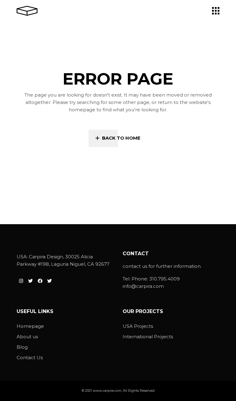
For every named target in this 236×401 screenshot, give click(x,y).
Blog (22, 347)
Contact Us (30, 357)
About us (27, 336)
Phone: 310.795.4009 (156, 279)
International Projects (148, 336)
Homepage (30, 326)
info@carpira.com (143, 286)
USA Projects (138, 326)
